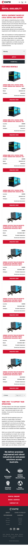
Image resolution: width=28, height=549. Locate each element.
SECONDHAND (8, 515)
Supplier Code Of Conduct (20, 520)
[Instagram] (14, 529)
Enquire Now (14, 100)
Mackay (16, 534)
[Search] (19, 2)
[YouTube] (18, 529)
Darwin (12, 534)
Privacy (8, 522)
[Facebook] (11, 529)
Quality (8, 524)
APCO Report (20, 523)
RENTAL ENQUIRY (14, 496)
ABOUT (8, 512)
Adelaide (13, 537)
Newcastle (5, 536)
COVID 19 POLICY (20, 512)
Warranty (8, 520)
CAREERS (20, 515)
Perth (4, 534)
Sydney (9, 536)
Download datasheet (19, 95)
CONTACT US (14, 503)
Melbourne (20, 536)
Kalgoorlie (8, 534)
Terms (7, 518)
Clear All (14, 62)
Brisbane (21, 534)
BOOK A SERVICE (14, 500)
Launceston (14, 536)
